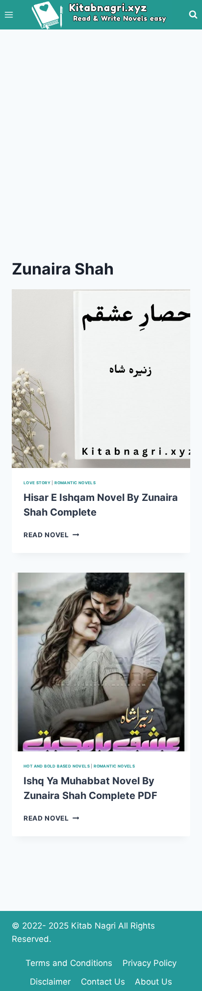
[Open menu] (9, 14)
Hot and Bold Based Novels (57, 766)
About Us (153, 982)
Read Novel (51, 535)
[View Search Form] (193, 15)
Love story (37, 482)
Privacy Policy (150, 963)
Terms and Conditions (68, 963)
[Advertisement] (101, 135)
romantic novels (75, 482)
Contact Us (103, 982)
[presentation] (101, 378)
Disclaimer (50, 982)
